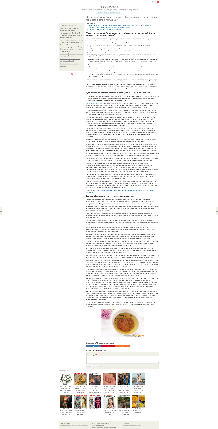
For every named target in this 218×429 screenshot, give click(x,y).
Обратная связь (126, 423)
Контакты (93, 423)
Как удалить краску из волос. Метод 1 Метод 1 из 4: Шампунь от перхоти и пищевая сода (71, 49)
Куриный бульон (94, 339)
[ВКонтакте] (93, 346)
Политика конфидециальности (98, 425)
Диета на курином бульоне (94, 103)
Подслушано (115, 12)
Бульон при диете (102, 339)
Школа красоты (109, 7)
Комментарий (91, 355)
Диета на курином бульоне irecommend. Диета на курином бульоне (110, 27)
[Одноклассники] (122, 346)
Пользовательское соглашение (102, 423)
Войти (154, 2)
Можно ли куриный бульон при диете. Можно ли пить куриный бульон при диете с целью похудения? (120, 25)
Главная (99, 12)
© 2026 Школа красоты (65, 423)
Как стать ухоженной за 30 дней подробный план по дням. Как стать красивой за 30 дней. (71, 35)
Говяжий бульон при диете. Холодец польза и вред (105, 29)
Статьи (106, 12)
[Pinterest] (108, 346)
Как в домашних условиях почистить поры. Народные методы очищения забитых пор (71, 42)
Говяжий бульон (122, 339)
